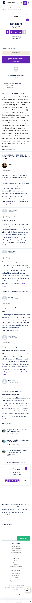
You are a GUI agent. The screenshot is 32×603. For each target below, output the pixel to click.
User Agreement (19, 587)
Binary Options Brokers (15, 8)
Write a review (16, 546)
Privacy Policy (20, 585)
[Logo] (16, 16)
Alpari (17, 347)
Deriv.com (18, 308)
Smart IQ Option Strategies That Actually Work (18, 440)
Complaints (6, 48)
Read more (14, 204)
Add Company (16, 573)
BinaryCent (19, 391)
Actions (13, 48)
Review (25, 44)
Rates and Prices (16, 579)
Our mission (16, 562)
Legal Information (12, 585)
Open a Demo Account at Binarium (16, 60)
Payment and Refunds (16, 581)
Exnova (16, 469)
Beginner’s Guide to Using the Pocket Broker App (17, 430)
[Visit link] (19, 27)
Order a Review (16, 575)
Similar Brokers (16, 52)
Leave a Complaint (16, 548)
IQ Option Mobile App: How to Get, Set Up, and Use (17, 451)
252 (20, 36)
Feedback (16, 554)
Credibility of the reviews (16, 566)
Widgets (16, 577)
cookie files (19, 601)
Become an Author (16, 550)
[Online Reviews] (4, 3)
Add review (25, 3)
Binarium (18, 83)
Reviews (19, 44)
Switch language (16, 594)
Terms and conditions (10, 587)
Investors (16, 564)
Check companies (16, 552)
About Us (16, 561)
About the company (8, 44)
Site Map (16, 589)
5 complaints (16, 38)
